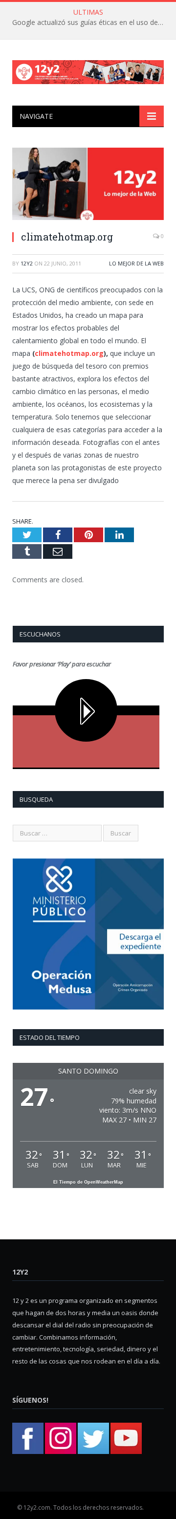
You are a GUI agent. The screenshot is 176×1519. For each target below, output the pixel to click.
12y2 (27, 263)
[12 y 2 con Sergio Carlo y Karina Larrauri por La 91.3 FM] (88, 70)
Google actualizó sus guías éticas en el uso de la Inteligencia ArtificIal (90, 22)
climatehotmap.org (69, 353)
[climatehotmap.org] (88, 185)
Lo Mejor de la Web (136, 263)
